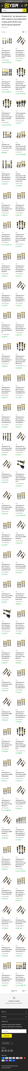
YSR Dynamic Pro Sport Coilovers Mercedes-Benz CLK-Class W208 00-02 (7, 537)
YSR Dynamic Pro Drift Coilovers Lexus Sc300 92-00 (7, 921)
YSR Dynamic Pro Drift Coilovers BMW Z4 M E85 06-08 (7, 507)
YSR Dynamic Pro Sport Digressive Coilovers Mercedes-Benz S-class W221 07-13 (21, 477)
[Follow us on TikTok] (11, 1051)
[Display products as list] (25, 32)
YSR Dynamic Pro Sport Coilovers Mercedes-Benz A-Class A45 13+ (6, 390)
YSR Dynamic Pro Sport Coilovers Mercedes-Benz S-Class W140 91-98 (6, 567)
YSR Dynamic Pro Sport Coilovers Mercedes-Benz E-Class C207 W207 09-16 (7, 328)
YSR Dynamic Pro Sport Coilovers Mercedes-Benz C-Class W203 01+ (6, 655)
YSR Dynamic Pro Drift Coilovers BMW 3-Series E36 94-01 (7, 448)
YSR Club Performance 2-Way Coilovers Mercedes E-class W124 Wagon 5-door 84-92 (21, 177)
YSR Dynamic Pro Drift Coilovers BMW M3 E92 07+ (21, 536)
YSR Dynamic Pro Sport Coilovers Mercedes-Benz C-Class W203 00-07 (6, 862)
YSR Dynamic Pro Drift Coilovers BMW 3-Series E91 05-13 (21, 448)
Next (23, 990)
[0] (25, 5)
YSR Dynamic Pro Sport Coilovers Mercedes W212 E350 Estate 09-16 (21, 596)
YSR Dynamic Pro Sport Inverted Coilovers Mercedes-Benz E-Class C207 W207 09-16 (21, 359)
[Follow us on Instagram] (6, 1051)
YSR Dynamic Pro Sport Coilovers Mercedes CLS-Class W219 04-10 (7, 803)
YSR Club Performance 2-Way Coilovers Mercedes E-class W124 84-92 (21, 147)
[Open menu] (2, 5)
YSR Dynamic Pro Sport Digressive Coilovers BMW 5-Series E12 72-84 (6, 626)
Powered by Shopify (6, 1067)
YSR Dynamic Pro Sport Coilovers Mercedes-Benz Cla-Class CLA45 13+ (21, 327)
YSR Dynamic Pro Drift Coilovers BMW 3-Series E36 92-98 (7, 892)
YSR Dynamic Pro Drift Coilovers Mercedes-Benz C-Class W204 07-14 (20, 298)
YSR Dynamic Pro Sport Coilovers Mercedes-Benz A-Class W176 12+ (20, 268)
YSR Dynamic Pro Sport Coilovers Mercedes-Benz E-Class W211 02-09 (6, 237)
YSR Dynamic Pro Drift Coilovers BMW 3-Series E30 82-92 (21, 566)
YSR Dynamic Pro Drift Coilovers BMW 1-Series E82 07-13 (21, 802)
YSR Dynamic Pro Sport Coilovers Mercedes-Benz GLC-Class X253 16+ (7, 744)
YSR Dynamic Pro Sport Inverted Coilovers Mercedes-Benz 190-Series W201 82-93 (21, 863)
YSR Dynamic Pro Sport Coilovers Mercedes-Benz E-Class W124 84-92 (6, 84)
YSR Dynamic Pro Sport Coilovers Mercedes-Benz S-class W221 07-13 (20, 626)
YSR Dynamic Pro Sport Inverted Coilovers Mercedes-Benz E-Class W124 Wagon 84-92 (21, 85)
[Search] (24, 10)
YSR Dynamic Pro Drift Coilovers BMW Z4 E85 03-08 (7, 475)
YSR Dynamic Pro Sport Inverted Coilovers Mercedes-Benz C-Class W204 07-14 (21, 745)
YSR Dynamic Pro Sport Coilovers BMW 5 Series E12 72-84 (7, 595)
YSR (2, 48)
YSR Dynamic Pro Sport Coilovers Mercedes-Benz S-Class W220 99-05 (20, 685)
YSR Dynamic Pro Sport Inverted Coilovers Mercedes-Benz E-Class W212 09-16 (21, 238)
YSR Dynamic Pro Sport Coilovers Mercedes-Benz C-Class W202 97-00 (20, 390)
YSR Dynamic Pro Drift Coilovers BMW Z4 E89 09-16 (7, 684)
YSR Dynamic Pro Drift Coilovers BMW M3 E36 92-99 (7, 713)
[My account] (22, 5)
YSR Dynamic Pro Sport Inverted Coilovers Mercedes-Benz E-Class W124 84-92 (7, 116)
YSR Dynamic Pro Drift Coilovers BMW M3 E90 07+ (7, 831)
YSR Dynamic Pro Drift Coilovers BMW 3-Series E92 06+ (7, 949)
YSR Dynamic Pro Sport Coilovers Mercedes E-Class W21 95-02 (6, 268)
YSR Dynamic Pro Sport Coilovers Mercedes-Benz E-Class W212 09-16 (6, 176)
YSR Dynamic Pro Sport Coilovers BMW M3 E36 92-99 (7, 774)
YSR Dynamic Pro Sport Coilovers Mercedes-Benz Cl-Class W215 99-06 (20, 832)
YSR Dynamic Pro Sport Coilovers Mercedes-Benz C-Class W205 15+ (20, 419)
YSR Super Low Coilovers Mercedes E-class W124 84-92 (7, 146)
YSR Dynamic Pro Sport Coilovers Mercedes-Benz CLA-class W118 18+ (7, 208)
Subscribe (6, 1035)
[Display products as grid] (23, 32)
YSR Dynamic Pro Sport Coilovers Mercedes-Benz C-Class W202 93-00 (6, 419)
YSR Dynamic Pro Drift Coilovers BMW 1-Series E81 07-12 (21, 774)
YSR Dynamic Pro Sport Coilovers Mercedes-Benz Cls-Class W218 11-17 (7, 358)
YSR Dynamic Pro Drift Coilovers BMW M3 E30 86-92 (21, 921)
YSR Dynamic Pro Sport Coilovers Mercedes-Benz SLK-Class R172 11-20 (7, 978)
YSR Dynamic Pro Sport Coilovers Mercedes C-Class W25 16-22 (20, 655)
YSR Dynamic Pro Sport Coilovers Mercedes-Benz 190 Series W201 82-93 (20, 978)
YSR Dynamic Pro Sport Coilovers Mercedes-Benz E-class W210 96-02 (6, 298)
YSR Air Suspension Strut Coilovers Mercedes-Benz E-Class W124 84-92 (21, 115)
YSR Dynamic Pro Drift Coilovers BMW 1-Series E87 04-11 (21, 949)
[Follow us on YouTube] (8, 1051)
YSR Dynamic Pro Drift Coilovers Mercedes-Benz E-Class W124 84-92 (20, 53)
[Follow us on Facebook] (3, 1051)
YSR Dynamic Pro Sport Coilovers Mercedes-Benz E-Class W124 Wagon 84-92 (6, 54)
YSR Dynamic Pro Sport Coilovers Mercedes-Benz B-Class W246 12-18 (20, 208)
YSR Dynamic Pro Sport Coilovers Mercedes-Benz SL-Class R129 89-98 (21, 508)
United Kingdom (5, 1043)
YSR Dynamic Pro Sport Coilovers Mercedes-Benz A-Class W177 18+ (20, 893)
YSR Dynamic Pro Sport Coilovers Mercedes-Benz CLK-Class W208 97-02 (21, 714)
